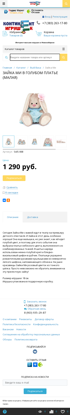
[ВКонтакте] (4, 200)
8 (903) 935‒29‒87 (35, 312)
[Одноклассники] (8, 200)
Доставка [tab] (32, 217)
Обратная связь (37, 308)
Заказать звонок (37, 301)
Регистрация (60, 16)
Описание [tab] (12, 217)
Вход (47, 16)
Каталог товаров (14, 49)
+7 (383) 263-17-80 (54, 23)
